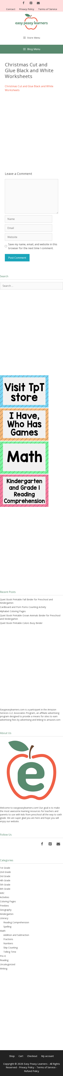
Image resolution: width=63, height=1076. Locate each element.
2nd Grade (5, 872)
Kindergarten (6, 914)
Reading (4, 960)
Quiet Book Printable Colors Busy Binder (21, 623)
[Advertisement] (31, 127)
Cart (21, 1056)
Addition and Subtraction (16, 934)
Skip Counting (10, 947)
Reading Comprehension (16, 922)
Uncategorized (7, 964)
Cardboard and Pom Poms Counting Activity (23, 607)
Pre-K (3, 955)
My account (47, 1056)
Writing (3, 968)
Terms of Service (47, 9)
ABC (2, 893)
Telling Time (9, 951)
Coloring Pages (8, 901)
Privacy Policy (26, 9)
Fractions (8, 939)
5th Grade (5, 884)
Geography (5, 909)
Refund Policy (31, 1071)
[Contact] (38, 3)
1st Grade (5, 867)
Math (2, 930)
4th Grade (5, 880)
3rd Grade (5, 876)
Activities (4, 897)
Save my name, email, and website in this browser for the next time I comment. (32, 246)
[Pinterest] (31, 3)
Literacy (4, 918)
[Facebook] (24, 3)
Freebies (4, 905)
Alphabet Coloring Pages (13, 611)
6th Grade (5, 888)
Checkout (32, 1056)
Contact (10, 9)
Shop (12, 1056)
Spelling (7, 926)
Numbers (8, 943)
